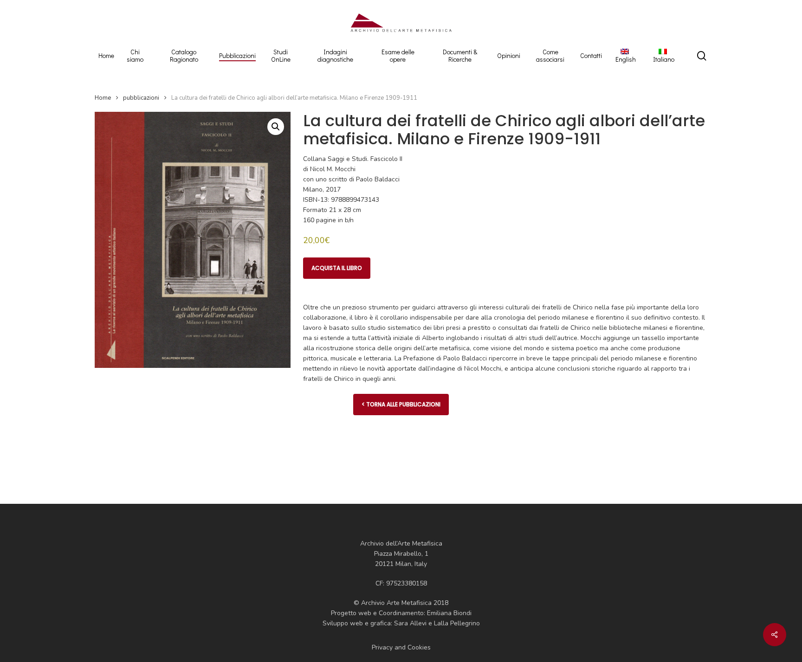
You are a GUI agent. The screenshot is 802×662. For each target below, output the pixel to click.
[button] (275, 126)
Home (103, 98)
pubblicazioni (141, 98)
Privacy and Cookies (401, 647)
